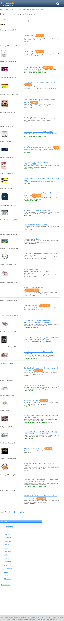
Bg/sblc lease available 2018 (34, 287)
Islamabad (8, 527)
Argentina (4, 617)
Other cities (7, 579)
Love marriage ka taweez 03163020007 (38, 132)
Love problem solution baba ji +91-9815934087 (41, 338)
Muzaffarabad (8, 568)
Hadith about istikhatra (32, 239)
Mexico (48, 617)
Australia (10, 617)
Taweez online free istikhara (34, 448)
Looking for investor (31, 305)
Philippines (14, 619)
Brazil (16, 617)
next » (21, 512)
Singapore (32, 619)
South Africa (33, 617)
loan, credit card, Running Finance (36, 225)
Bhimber (6, 544)
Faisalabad (7, 537)
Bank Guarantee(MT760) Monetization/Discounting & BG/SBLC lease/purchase (37, 271)
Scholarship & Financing (33, 67)
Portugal (20, 619)
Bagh (5, 555)
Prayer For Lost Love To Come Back (37, 210)
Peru (8, 619)
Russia (26, 619)
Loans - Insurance (23, 9)
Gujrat (6, 575)
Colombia (26, 617)
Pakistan (59, 617)
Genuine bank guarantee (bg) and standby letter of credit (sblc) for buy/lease (41, 480)
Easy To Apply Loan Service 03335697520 (39, 82)
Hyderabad (7, 551)
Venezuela (54, 619)
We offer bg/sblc (30, 117)
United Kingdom (41, 619)
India (43, 617)
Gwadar (6, 558)
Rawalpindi (7, 541)
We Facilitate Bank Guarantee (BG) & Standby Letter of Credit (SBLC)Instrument (40, 432)
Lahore (7, 530)
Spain (39, 617)
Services (14, 9)
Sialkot (6, 572)
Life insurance (29, 35)
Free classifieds (5, 9)
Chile (20, 617)
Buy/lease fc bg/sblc (31, 400)
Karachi (6, 534)
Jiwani (6, 565)
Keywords (31, 19)
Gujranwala (7, 561)
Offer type (3, 19)
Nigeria (54, 617)
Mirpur (6, 548)
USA (48, 619)
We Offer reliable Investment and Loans (38, 147)
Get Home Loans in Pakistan (34, 385)
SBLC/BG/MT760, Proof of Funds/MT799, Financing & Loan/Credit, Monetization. (39, 321)
